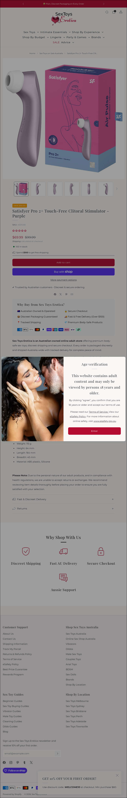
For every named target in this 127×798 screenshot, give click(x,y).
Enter (94, 431)
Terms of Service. (99, 411)
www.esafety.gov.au (105, 421)
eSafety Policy (78, 416)
